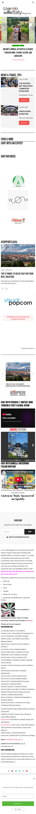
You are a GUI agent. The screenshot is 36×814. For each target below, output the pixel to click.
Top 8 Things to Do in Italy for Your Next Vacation (17, 275)
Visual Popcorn (6, 725)
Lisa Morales (18, 59)
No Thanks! (18, 809)
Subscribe (17, 803)
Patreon (29, 620)
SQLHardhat (5, 719)
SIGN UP (29, 532)
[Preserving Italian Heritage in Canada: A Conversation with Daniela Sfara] (18, 30)
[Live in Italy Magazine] (18, 10)
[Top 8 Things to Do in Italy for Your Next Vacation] (18, 255)
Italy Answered (27, 45)
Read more (24, 100)
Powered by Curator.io (27, 348)
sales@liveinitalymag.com (14, 739)
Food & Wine (8, 45)
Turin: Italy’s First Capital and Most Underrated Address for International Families (18, 385)
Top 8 (2, 270)
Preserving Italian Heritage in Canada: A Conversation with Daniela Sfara (18, 52)
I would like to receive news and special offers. (19, 537)
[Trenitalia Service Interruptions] (9, 110)
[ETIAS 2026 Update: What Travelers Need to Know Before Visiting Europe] (9, 82)
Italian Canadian (17, 45)
